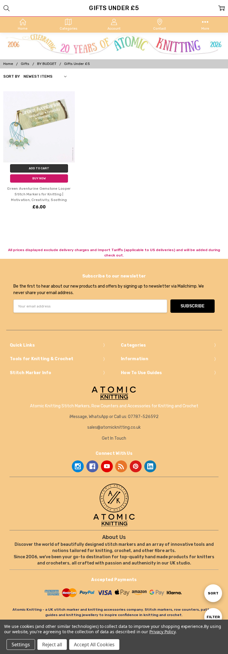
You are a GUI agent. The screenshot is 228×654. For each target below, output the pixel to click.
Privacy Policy (162, 631)
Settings (21, 644)
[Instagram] (78, 466)
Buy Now (39, 178)
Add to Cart (39, 168)
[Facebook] (92, 466)
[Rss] (121, 466)
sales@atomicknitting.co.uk (114, 427)
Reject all (52, 644)
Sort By (11, 76)
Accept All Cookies (94, 644)
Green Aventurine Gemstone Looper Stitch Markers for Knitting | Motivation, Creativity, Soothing (39, 194)
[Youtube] (107, 466)
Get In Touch (114, 438)
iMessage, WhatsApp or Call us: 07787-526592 (114, 416)
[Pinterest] (136, 466)
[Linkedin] (150, 466)
